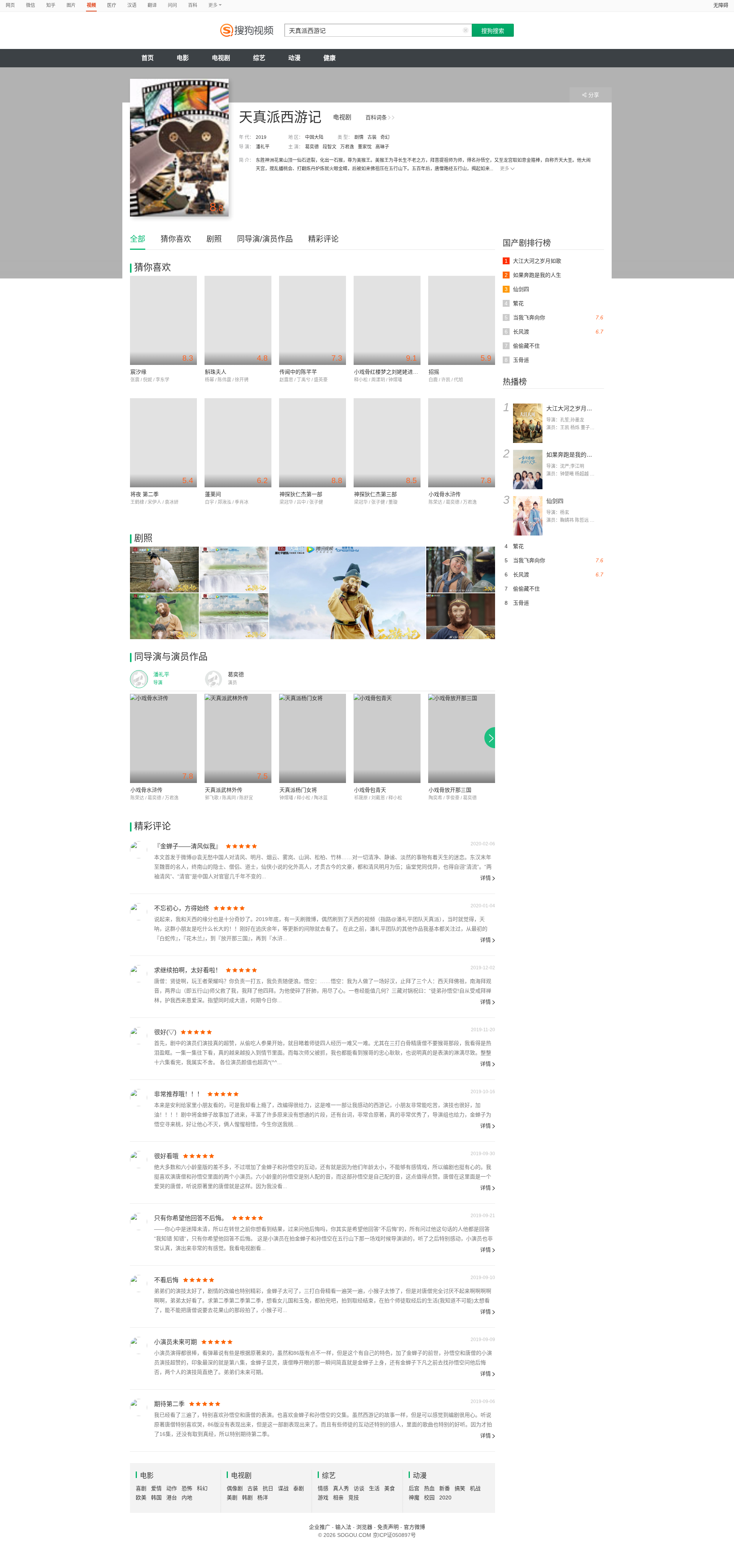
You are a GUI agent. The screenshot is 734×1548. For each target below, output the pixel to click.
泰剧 (298, 1488)
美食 (389, 1488)
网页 (10, 5)
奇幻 (385, 137)
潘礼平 (263, 147)
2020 (445, 1497)
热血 (429, 1488)
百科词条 (376, 117)
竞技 (353, 1497)
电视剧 (221, 58)
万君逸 (347, 147)
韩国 (156, 1497)
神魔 (414, 1497)
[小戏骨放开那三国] (461, 738)
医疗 (111, 5)
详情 (485, 878)
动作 (171, 1488)
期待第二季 (169, 1404)
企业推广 (319, 1527)
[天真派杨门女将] (312, 738)
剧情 (359, 137)
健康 (329, 58)
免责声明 (388, 1527)
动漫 (294, 58)
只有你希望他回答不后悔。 (190, 1218)
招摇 (434, 372)
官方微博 (414, 1527)
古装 (372, 137)
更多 (504, 168)
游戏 (323, 1497)
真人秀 (341, 1488)
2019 (261, 137)
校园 (429, 1497)
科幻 (202, 1488)
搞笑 (460, 1488)
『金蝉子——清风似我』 (187, 846)
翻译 (152, 5)
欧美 (141, 1497)
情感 (323, 1488)
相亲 (338, 1497)
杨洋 (262, 1497)
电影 (183, 58)
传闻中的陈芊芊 (298, 372)
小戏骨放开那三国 (450, 790)
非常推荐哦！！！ (178, 1094)
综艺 (259, 58)
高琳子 (382, 147)
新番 (444, 1488)
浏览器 (364, 1527)
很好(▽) (165, 1032)
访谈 (359, 1488)
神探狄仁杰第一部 (300, 494)
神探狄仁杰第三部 (375, 494)
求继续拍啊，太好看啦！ (187, 970)
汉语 (131, 5)
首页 (147, 58)
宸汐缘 (138, 372)
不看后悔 (166, 1280)
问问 (172, 5)
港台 (171, 1497)
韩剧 (247, 1497)
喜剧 (141, 1488)
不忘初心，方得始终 (181, 908)
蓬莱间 (213, 494)
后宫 (414, 1488)
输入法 (343, 1527)
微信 (30, 5)
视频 (91, 5)
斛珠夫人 (215, 372)
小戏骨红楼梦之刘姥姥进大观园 (391, 372)
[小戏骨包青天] (387, 738)
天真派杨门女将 (298, 790)
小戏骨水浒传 (445, 494)
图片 (71, 5)
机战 (475, 1488)
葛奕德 (312, 147)
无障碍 (720, 5)
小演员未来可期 (175, 1342)
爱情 (156, 1488)
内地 (187, 1497)
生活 (374, 1488)
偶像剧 (235, 1488)
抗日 (268, 1488)
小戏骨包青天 (370, 790)
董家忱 (365, 147)
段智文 (329, 147)
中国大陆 (314, 137)
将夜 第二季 (144, 494)
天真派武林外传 (223, 790)
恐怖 (187, 1488)
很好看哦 (166, 1156)
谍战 (283, 1488)
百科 (192, 5)
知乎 (50, 5)
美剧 (232, 1497)
